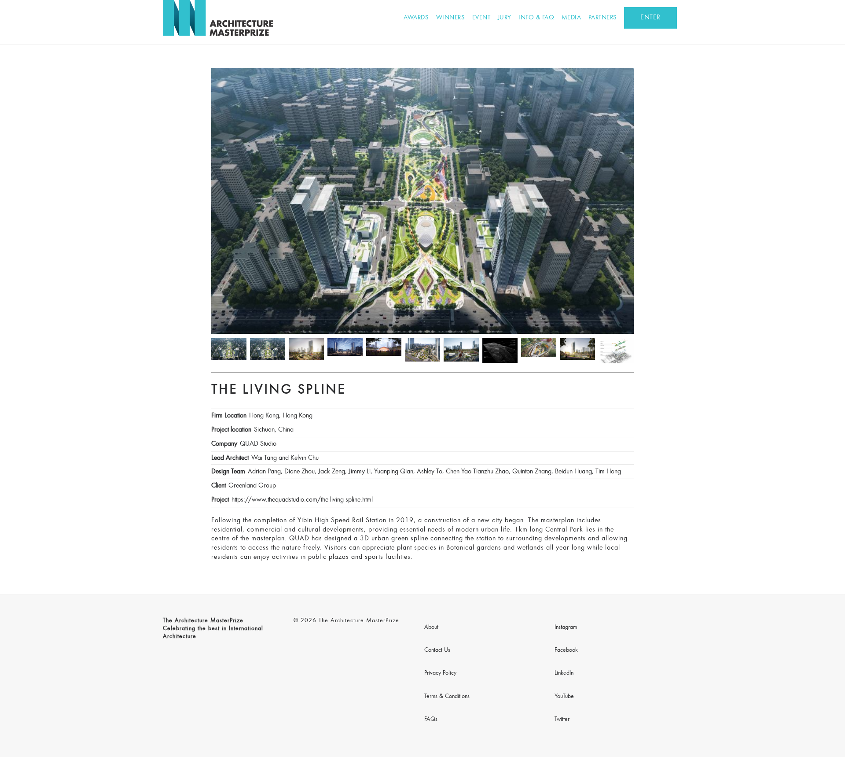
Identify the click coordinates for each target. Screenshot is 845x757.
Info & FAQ (536, 18)
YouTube (564, 697)
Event (481, 18)
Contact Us (437, 650)
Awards (416, 18)
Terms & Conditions (447, 697)
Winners (450, 18)
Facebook (566, 650)
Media (571, 18)
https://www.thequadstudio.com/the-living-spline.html (302, 499)
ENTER (650, 17)
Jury (504, 18)
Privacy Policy (440, 673)
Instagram (566, 627)
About (431, 627)
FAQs (430, 719)
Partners (602, 18)
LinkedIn (564, 673)
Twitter (562, 719)
